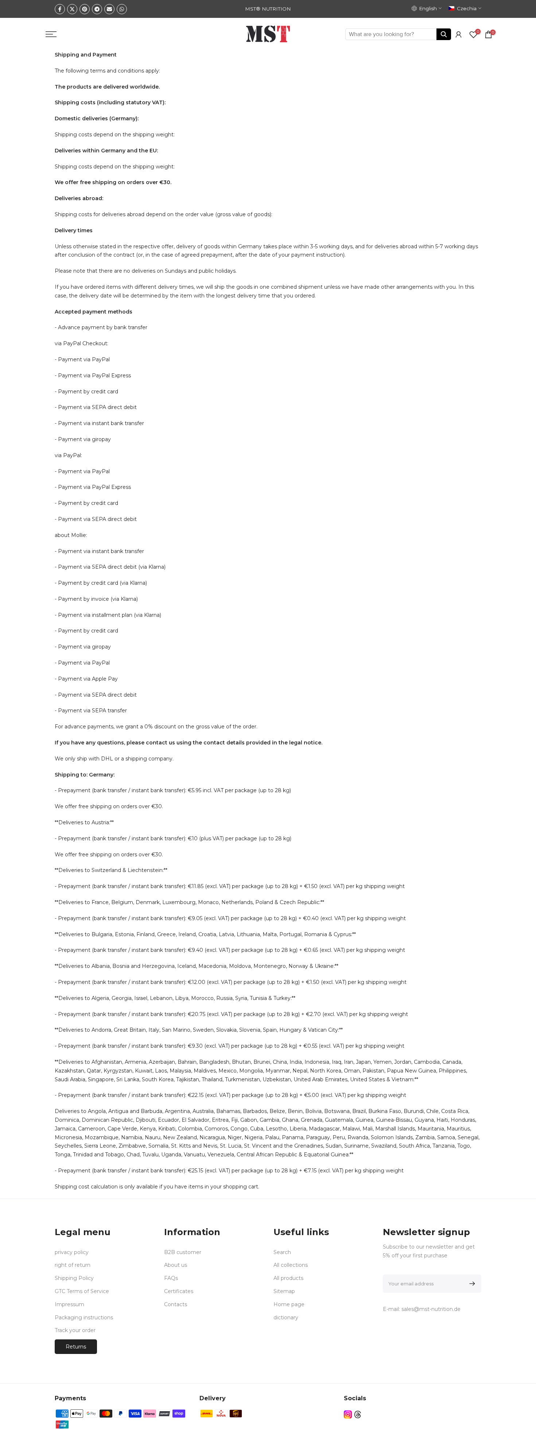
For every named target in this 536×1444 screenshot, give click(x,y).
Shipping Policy (74, 1278)
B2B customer (182, 1252)
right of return (72, 1265)
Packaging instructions (84, 1317)
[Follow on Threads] (358, 1414)
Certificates (178, 1291)
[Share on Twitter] (72, 9)
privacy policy (72, 1252)
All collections (290, 1265)
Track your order (75, 1330)
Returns (76, 1346)
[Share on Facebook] (60, 9)
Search (282, 1252)
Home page (288, 1304)
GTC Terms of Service (82, 1291)
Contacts (175, 1304)
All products (288, 1278)
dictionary (285, 1317)
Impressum (69, 1304)
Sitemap (284, 1291)
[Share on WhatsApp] (122, 9)
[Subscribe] (471, 1283)
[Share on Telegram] (97, 9)
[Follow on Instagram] (348, 1414)
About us (175, 1265)
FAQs (171, 1278)
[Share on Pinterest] (84, 9)
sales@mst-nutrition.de (431, 1309)
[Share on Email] (109, 9)
